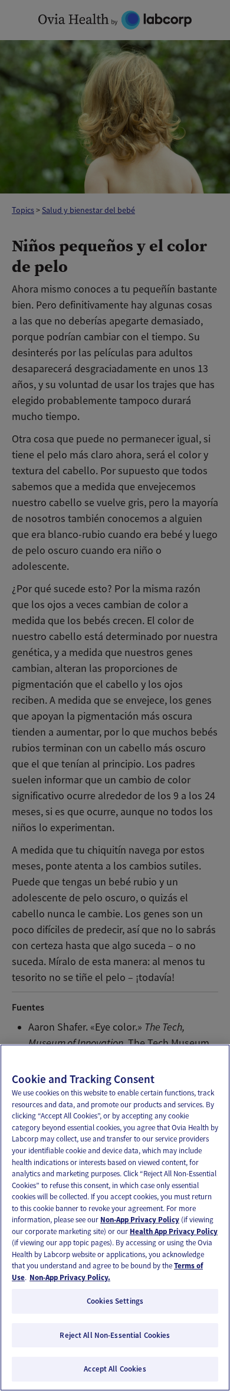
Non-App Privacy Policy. (69, 1277)
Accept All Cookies (115, 1369)
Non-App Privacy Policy (139, 1220)
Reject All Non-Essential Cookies (115, 1335)
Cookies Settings (115, 1301)
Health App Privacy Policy (174, 1231)
